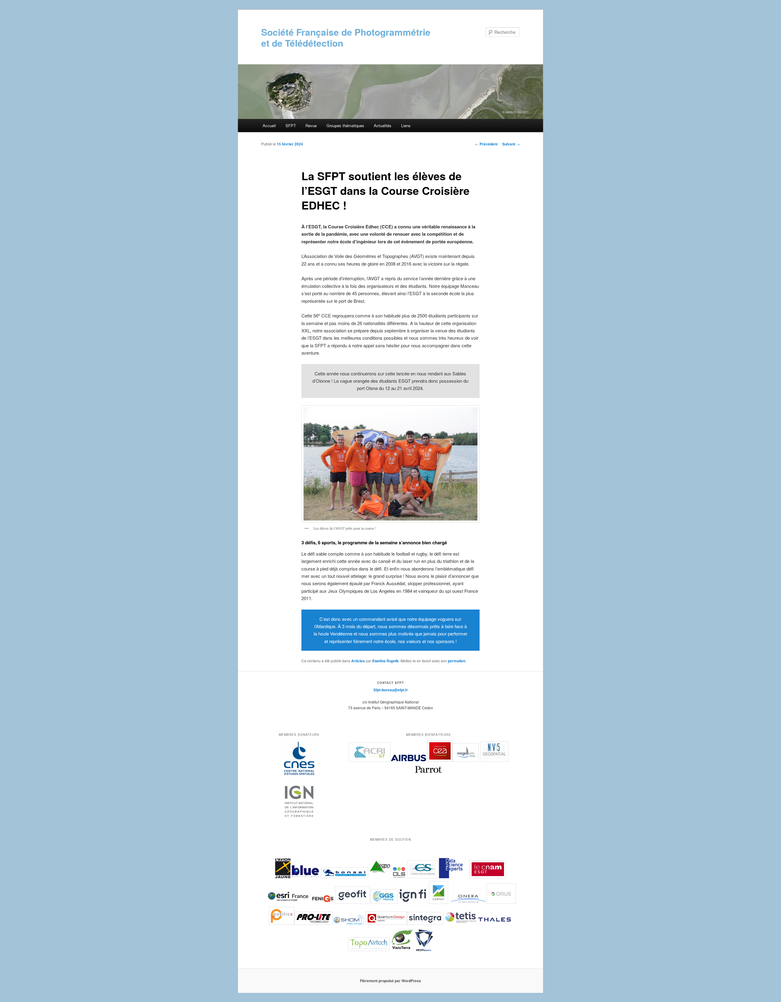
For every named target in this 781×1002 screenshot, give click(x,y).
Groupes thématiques (345, 125)
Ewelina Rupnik (385, 661)
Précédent (486, 144)
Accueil (269, 125)
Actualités (382, 125)
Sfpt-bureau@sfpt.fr (390, 689)
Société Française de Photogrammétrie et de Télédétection (345, 37)
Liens (406, 125)
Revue (311, 125)
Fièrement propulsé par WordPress (390, 980)
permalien (456, 661)
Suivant (511, 144)
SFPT (291, 125)
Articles (358, 661)
